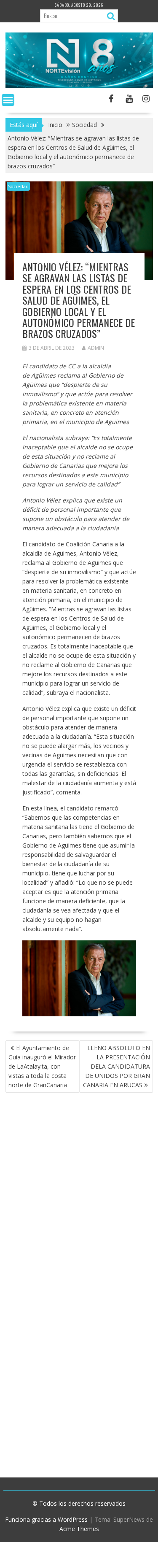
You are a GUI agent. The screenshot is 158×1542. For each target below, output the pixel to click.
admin (96, 347)
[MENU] (8, 100)
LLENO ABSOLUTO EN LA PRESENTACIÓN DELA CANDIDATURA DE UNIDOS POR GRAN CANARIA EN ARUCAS (116, 1066)
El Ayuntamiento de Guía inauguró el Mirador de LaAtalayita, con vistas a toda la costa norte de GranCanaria (42, 1066)
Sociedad (18, 186)
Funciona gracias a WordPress (46, 1519)
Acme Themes (79, 1529)
